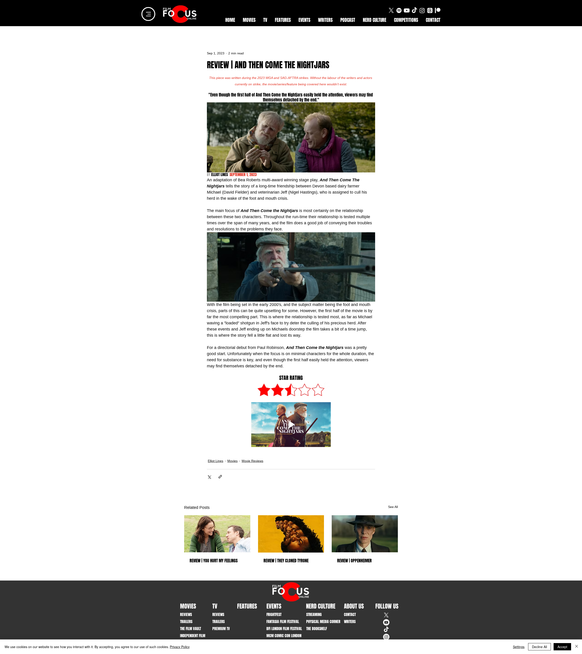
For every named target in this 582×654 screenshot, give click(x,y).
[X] (391, 10)
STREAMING (314, 614)
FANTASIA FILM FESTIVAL (280, 621)
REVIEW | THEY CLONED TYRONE (286, 561)
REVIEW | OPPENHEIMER (354, 561)
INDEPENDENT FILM (192, 635)
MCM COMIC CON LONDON (280, 635)
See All (393, 507)
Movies (232, 461)
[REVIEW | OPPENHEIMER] (365, 533)
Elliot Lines (215, 461)
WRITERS (350, 621)
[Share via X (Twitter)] (209, 477)
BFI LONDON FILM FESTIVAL (280, 628)
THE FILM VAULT (190, 628)
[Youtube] (406, 10)
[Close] (576, 646)
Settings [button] (518, 646)
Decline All (539, 646)
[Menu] (148, 14)
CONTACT (350, 614)
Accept (562, 646)
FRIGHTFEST (273, 614)
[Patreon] (437, 10)
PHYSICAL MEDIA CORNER (320, 621)
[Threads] (429, 10)
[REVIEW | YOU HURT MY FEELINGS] (217, 533)
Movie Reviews (252, 461)
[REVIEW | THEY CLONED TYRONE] (291, 534)
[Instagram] (422, 10)
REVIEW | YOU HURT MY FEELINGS (214, 561)
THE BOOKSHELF (316, 628)
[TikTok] (414, 10)
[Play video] (291, 424)
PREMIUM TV (221, 628)
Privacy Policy (180, 646)
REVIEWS (186, 614)
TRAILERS (186, 621)
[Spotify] (399, 10)
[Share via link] (220, 477)
